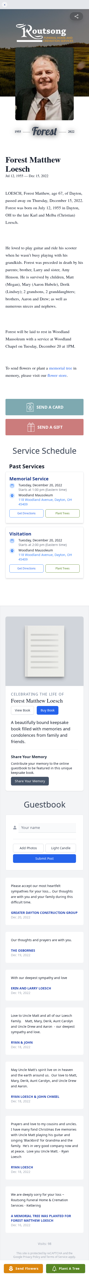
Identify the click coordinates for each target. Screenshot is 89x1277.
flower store (57, 375)
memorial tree (60, 368)
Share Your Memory (30, 781)
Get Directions (26, 513)
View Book (22, 710)
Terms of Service (57, 1257)
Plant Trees (62, 513)
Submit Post (44, 858)
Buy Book (48, 710)
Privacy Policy (31, 1257)
